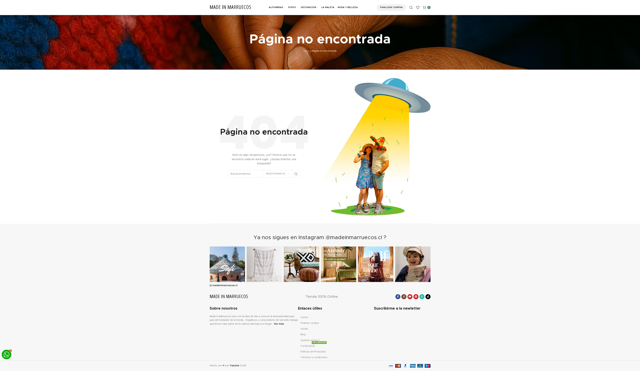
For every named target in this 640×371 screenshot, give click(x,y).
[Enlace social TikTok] (428, 296)
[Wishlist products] (417, 7)
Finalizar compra (391, 7)
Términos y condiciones (314, 357)
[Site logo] (230, 7)
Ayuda (304, 329)
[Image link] (229, 297)
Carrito (304, 317)
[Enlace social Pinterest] (415, 296)
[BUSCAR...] (296, 174)
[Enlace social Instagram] (403, 296)
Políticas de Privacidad (313, 352)
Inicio (306, 51)
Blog (303, 334)
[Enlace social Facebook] (397, 296)
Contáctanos (313, 345)
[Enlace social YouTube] (409, 296)
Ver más (279, 324)
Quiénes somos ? (310, 340)
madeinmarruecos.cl (224, 285)
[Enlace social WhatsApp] (421, 296)
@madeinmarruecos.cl (354, 237)
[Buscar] (411, 7)
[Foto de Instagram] (227, 264)
